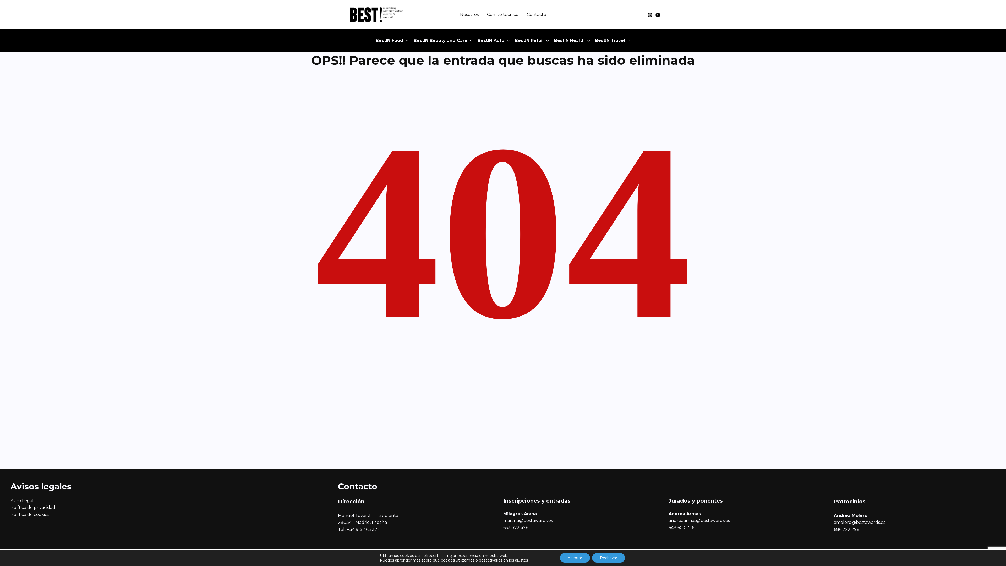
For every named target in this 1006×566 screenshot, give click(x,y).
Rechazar (608, 558)
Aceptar (575, 558)
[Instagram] (650, 15)
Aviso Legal (22, 500)
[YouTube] (657, 15)
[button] (405, 41)
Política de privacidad (32, 507)
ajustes (521, 560)
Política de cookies (29, 514)
